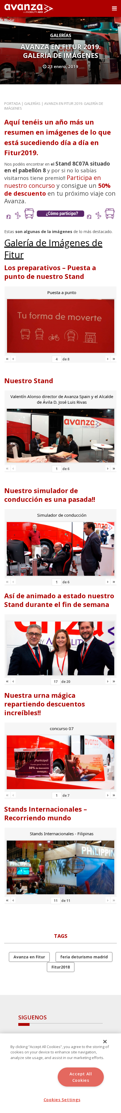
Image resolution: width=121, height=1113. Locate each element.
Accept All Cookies (81, 1077)
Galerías (60, 35)
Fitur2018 (60, 967)
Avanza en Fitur (29, 957)
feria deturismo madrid (84, 957)
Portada (12, 103)
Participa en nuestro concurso (52, 181)
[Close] (105, 1041)
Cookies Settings (62, 1099)
